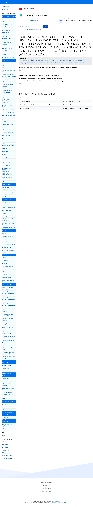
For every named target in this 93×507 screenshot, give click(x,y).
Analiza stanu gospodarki (9, 428)
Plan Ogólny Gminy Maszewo (7, 25)
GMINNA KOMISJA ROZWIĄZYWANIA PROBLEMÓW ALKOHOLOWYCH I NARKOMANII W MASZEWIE (9, 171)
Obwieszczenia (6, 129)
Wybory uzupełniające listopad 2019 (7, 323)
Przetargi (5, 138)
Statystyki (4, 452)
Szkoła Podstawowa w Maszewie (8, 397)
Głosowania (6, 260)
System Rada (67, 18)
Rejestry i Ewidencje (7, 135)
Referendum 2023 (7, 345)
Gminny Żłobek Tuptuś (8, 381)
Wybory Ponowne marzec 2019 (8, 336)
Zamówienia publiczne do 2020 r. (8, 66)
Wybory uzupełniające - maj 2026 (8, 310)
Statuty (5, 204)
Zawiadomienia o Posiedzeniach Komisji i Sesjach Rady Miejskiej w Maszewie (8, 250)
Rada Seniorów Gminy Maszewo (7, 85)
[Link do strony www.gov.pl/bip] (21, 8)
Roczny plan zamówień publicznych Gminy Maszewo (9, 75)
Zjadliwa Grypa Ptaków (8, 112)
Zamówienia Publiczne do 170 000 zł (8, 70)
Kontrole (5, 160)
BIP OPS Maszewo (7, 371)
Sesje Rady (5, 269)
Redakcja (4, 441)
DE (69, 2)
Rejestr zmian (5, 447)
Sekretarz (5, 239)
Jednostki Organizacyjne (8, 192)
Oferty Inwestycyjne (8, 132)
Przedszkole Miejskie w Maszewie (8, 384)
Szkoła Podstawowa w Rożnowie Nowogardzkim (8, 393)
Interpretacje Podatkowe (9, 227)
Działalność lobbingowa (8, 57)
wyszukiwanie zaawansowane (34, 29)
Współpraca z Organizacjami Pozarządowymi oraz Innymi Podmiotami (8, 100)
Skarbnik (5, 241)
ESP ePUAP (4, 435)
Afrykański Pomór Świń (8, 109)
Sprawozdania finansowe (9, 407)
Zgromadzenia (6, 165)
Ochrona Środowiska (8, 124)
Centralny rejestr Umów (8, 181)
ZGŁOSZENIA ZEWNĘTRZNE (5, 53)
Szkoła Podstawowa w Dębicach (8, 389)
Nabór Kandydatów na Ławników (8, 281)
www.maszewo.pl (46, 491)
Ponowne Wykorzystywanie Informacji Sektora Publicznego (9, 120)
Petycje (5, 154)
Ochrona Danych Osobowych (6, 43)
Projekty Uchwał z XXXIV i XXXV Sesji (8, 219)
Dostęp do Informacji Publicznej (7, 106)
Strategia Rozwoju (7, 216)
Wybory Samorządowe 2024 (8, 348)
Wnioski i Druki (6, 151)
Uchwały (5, 274)
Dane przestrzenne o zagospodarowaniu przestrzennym (7, 30)
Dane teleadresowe (7, 19)
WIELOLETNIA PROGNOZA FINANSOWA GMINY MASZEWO (9, 48)
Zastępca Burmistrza (8, 236)
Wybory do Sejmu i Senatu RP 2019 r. (8, 328)
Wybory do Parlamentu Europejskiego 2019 (8, 332)
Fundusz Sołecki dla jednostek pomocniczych (8, 188)
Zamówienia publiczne (8, 63)
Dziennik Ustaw (5, 6)
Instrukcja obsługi (6, 450)
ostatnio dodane (34, 20)
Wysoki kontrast (86, 2)
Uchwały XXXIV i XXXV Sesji (8, 224)
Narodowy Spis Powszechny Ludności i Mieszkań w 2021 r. (7, 90)
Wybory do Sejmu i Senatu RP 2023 (8, 357)
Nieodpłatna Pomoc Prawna (7, 178)
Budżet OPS (6, 368)
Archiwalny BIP (6, 162)
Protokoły (5, 271)
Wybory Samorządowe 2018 (8, 341)
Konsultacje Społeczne (8, 81)
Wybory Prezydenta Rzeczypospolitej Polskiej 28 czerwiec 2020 (8, 299)
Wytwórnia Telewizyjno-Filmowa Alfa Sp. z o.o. (57, 502)
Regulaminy (5, 213)
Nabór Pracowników (7, 95)
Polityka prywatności (7, 455)
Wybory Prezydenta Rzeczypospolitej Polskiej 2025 (8, 293)
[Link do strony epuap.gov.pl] (29, 8)
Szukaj (45, 26)
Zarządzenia (6, 202)
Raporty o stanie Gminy (8, 157)
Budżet (4, 21)
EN (66, 2)
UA (64, 2)
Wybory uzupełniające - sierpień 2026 (8, 288)
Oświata (5, 127)
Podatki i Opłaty (7, 210)
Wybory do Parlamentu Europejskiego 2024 (8, 352)
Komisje (5, 257)
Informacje (5, 404)
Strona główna (6, 2)
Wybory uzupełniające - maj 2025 (8, 319)
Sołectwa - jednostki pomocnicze (7, 195)
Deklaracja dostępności (7, 458)
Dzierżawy (5, 141)
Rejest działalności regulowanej (7, 425)
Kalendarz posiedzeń (8, 266)
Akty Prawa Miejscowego (9, 207)
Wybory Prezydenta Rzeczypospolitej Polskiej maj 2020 (9, 305)
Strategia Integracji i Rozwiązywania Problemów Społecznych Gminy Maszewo (8, 146)
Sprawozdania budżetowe (9, 410)
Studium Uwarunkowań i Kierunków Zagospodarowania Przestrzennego (8, 37)
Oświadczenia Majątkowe (9, 244)
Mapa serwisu (5, 444)
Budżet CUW (6, 378)
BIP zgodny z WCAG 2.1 (55, 501)
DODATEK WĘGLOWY (8, 365)
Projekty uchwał (7, 277)
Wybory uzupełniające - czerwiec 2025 (8, 314)
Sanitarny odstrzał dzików (9, 115)
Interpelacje (6, 263)
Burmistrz (5, 233)
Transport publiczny (7, 79)
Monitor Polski (5, 9)
